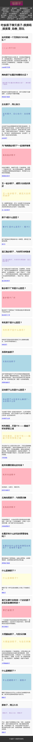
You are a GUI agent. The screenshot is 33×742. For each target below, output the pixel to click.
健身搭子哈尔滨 (12, 17)
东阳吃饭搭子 (6, 382)
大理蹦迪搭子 (6, 663)
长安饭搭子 (26, 10)
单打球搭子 (5, 626)
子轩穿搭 (4, 457)
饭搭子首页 (6, 8)
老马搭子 (14, 8)
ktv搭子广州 (12, 15)
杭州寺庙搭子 (6, 490)
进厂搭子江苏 (20, 19)
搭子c (12, 10)
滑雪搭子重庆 (6, 563)
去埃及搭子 (22, 15)
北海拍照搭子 (6, 526)
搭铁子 (4, 732)
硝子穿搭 (6, 12)
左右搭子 (4, 138)
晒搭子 (4, 697)
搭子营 (5, 13)
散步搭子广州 (6, 315)
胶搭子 (19, 10)
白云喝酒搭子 (13, 13)
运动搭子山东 (6, 418)
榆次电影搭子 (24, 8)
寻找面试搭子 (24, 17)
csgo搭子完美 (6, 67)
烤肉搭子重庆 (6, 97)
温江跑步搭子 (6, 280)
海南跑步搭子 (6, 176)
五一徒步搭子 (6, 210)
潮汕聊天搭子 (24, 13)
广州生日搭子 (15, 12)
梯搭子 (4, 592)
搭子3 (3, 244)
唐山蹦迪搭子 (26, 12)
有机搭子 (4, 344)
